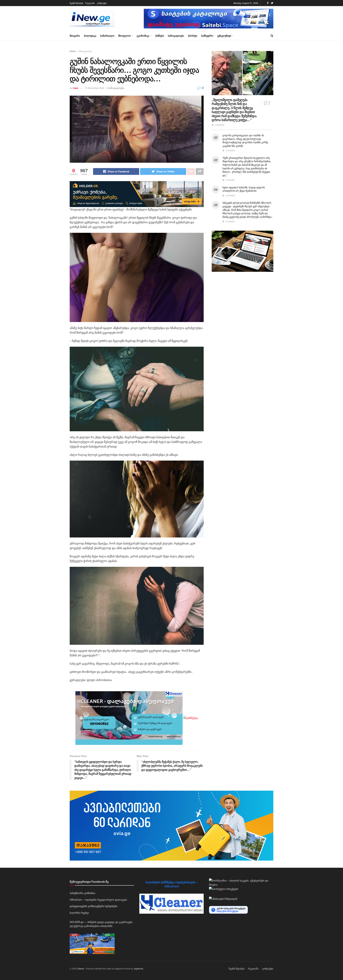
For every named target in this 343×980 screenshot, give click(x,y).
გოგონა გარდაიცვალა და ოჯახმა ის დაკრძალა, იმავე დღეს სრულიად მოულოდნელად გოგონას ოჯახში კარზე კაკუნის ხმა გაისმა (245, 140)
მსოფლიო (124, 35)
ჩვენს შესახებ (76, 2)
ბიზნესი (159, 35)
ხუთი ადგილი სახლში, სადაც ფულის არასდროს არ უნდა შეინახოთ (243, 189)
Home (73, 51)
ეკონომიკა (143, 35)
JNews (80, 968)
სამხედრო (207, 35)
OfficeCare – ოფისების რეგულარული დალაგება (98, 899)
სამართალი (107, 35)
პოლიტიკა (90, 35)
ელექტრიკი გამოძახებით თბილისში (91, 926)
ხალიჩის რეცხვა (79, 912)
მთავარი (75, 35)
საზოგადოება (176, 35)
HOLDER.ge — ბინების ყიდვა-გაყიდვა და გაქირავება (101, 922)
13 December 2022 (94, 88)
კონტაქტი (102, 2)
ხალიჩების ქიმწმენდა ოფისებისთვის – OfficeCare (171, 884)
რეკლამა (90, 2)
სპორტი (192, 35)
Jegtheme (138, 968)
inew (75, 88)
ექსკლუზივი (224, 35)
